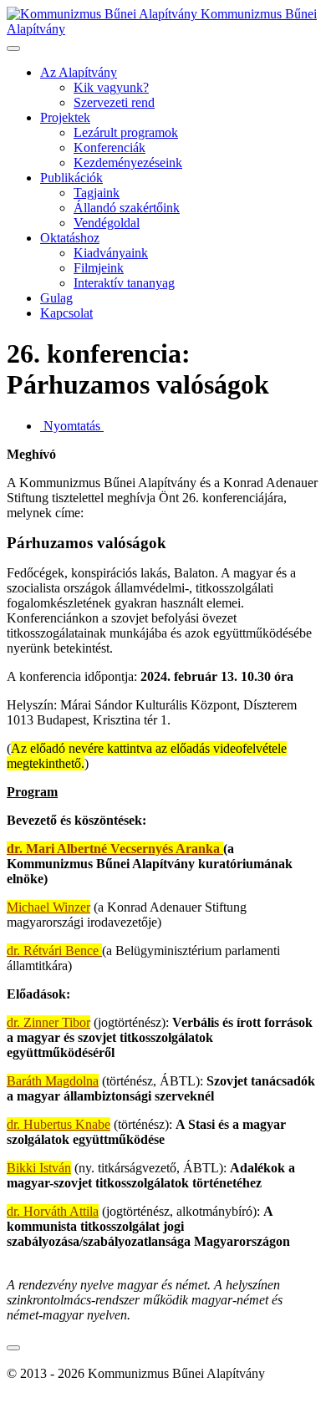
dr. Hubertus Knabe (58, 1124)
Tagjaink (97, 193)
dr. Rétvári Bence (54, 950)
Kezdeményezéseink (128, 162)
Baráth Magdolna (53, 1081)
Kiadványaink (111, 253)
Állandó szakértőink (127, 208)
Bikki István (39, 1168)
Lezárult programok (126, 132)
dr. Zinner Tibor (48, 1022)
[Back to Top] (13, 1347)
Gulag (56, 298)
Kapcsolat (66, 313)
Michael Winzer (48, 907)
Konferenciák (109, 147)
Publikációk (71, 177)
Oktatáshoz (69, 238)
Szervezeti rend (114, 102)
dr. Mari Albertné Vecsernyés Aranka (115, 848)
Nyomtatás (72, 426)
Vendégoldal (107, 223)
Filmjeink (99, 268)
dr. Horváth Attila (53, 1211)
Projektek (65, 117)
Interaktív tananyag (124, 283)
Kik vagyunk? (111, 87)
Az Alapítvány (78, 72)
